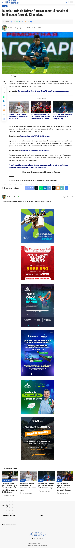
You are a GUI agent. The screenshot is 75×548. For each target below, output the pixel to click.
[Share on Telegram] (22, 21)
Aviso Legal (5, 506)
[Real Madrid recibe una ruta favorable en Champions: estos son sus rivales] (28, 476)
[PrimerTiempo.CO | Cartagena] (12, 2)
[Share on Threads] (54, 188)
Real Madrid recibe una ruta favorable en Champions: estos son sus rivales (18, 117)
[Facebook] (70, 197)
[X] (35, 538)
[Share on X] (14, 21)
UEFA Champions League (42, 181)
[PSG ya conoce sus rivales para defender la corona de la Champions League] (46, 476)
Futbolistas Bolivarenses (27, 181)
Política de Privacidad (8, 515)
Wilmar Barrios (54, 181)
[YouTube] (37, 538)
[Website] (68, 197)
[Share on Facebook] (11, 21)
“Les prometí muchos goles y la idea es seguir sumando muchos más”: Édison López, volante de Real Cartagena (9, 487)
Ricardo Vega (14, 28)
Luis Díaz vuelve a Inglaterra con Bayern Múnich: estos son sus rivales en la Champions (64, 486)
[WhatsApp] (42, 538)
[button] (3, 2)
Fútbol (4, 6)
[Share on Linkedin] (19, 21)
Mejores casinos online (9, 525)
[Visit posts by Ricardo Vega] (4, 28)
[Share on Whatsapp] (17, 21)
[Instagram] (72, 197)
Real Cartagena (7, 480)
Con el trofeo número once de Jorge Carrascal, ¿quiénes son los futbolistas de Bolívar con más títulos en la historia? (41, 117)
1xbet (41, 515)
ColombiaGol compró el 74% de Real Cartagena (34, 136)
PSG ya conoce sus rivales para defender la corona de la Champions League (62, 117)
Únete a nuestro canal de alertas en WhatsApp (45, 172)
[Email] (25, 21)
